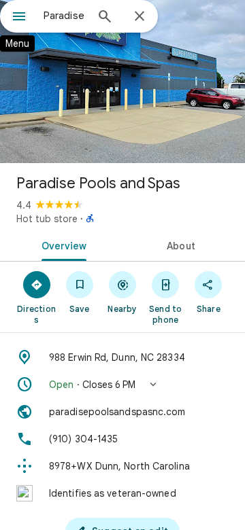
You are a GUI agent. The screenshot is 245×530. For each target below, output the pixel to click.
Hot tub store (47, 219)
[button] (122, 384)
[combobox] (65, 15)
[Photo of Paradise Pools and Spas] (122, 81)
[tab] (61, 244)
